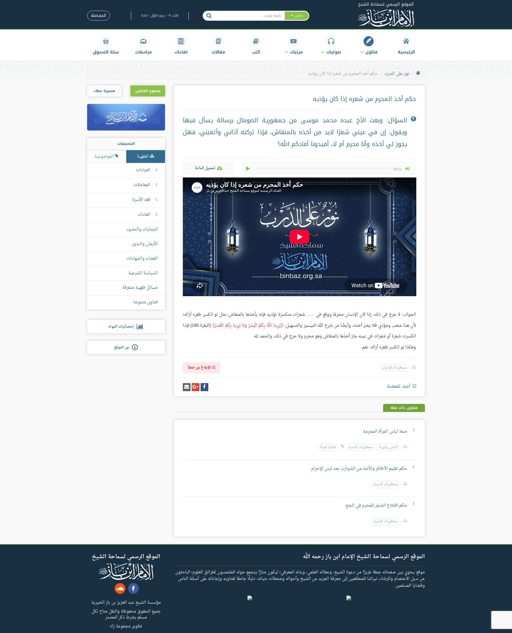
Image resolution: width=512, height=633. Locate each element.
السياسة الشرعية (143, 273)
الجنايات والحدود (142, 230)
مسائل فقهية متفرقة (140, 288)
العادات (143, 215)
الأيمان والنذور (145, 244)
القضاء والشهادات (142, 259)
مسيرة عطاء (104, 91)
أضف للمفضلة (399, 387)
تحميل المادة (205, 168)
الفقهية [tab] (143, 157)
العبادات (143, 170)
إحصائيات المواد (122, 326)
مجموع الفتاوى (148, 91)
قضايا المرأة (327, 447)
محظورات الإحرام (394, 368)
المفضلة (98, 16)
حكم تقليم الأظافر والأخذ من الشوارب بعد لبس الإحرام (359, 469)
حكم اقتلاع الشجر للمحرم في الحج (376, 506)
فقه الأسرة (141, 200)
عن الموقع (123, 347)
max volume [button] (407, 168)
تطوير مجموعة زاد (126, 625)
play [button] (249, 168)
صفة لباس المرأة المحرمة (385, 432)
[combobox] (249, 16)
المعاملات (141, 185)
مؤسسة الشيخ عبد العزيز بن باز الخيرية (126, 602)
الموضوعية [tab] (104, 157)
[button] (369, 45)
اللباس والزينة (388, 447)
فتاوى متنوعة (145, 302)
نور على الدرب (396, 74)
